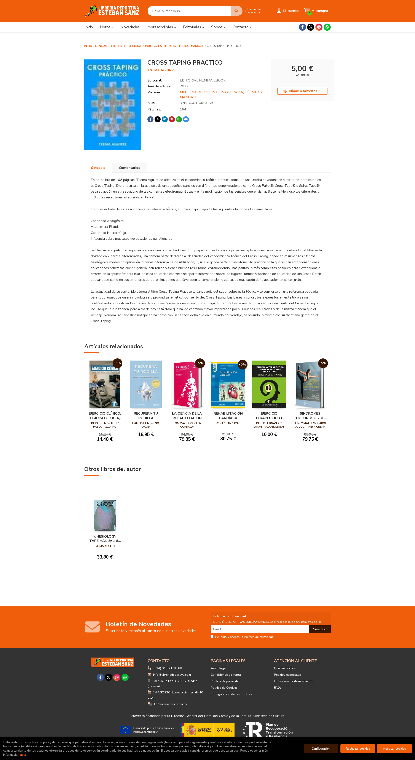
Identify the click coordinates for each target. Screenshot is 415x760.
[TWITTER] (310, 27)
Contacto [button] (241, 27)
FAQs (277, 687)
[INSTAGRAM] (318, 27)
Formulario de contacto (170, 704)
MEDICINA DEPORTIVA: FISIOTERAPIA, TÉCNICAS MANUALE (166, 46)
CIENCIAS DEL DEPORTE (110, 46)
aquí (23, 754)
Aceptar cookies (394, 748)
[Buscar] (237, 11)
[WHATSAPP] (327, 27)
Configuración (321, 748)
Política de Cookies (224, 687)
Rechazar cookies (358, 748)
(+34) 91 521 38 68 (167, 668)
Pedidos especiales (287, 674)
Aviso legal (219, 668)
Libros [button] (106, 27)
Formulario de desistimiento (293, 681)
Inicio (88, 46)
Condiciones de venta (226, 674)
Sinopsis (98, 167)
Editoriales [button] (192, 27)
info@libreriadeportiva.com (172, 674)
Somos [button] (217, 27)
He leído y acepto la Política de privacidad (244, 637)
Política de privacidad (225, 681)
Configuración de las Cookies (231, 694)
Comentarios (129, 167)
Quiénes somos (285, 668)
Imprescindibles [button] (160, 27)
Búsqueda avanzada (254, 10)
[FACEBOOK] (302, 27)
